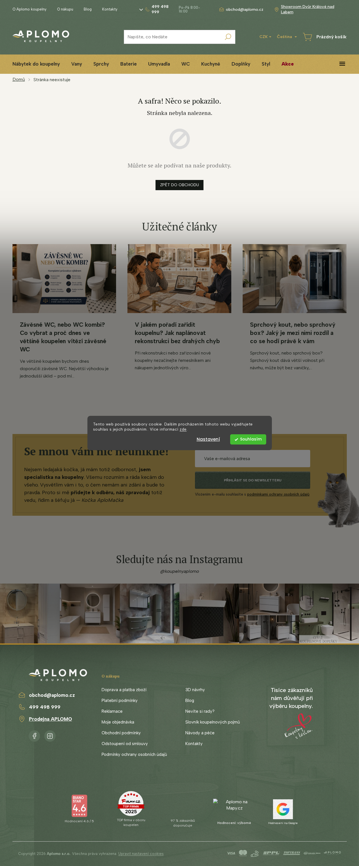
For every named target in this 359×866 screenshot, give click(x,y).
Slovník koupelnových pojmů (212, 722)
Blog (88, 9)
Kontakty (109, 9)
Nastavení (208, 439)
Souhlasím (251, 439)
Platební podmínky (120, 700)
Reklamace (112, 711)
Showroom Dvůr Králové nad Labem (307, 9)
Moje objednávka (118, 722)
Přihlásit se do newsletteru (253, 480)
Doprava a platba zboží (124, 689)
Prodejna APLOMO (50, 719)
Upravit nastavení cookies (141, 854)
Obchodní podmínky (121, 732)
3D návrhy (195, 689)
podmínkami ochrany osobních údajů (278, 494)
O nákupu (65, 9)
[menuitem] (36, 64)
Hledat (228, 37)
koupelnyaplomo (50, 734)
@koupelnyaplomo (179, 571)
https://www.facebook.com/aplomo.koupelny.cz (34, 734)
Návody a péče (200, 732)
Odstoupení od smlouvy (125, 743)
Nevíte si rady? (200, 711)
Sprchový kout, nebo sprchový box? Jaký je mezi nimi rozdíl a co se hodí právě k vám (292, 333)
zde (183, 429)
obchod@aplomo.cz (52, 695)
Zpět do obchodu (179, 185)
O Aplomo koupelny (29, 9)
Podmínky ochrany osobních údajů (134, 754)
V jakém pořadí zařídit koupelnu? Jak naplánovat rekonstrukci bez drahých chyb (177, 333)
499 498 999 (44, 707)
